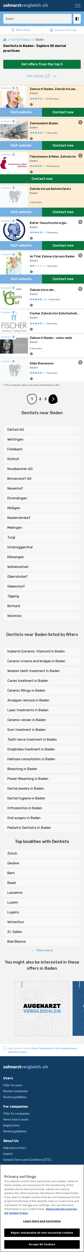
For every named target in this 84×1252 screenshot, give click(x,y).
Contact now (63, 112)
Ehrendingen (17, 498)
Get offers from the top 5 (42, 64)
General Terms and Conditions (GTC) (27, 1160)
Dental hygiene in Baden (26, 798)
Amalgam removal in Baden (28, 700)
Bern (11, 873)
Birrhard (13, 606)
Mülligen (13, 508)
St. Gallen (14, 932)
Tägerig (13, 596)
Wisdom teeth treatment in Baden (33, 671)
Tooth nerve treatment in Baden (32, 739)
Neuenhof (15, 488)
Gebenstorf (16, 586)
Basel (11, 883)
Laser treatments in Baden (28, 710)
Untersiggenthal (20, 547)
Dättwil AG (15, 430)
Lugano (13, 912)
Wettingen (15, 439)
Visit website (21, 112)
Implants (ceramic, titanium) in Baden (36, 651)
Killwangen (15, 557)
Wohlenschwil (17, 567)
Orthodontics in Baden (24, 808)
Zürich (12, 853)
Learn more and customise (42, 1221)
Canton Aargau (21, 39)
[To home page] (27, 5)
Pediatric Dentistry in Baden (29, 828)
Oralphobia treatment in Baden (31, 749)
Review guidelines (15, 1097)
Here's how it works (16, 1119)
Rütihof (13, 459)
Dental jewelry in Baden (25, 788)
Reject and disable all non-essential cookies (42, 1232)
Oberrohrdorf (17, 577)
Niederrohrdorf (18, 518)
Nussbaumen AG (20, 469)
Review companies (15, 1091)
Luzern (12, 902)
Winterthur (15, 922)
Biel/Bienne (16, 942)
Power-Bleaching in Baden (27, 779)
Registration (11, 1125)
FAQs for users (12, 1085)
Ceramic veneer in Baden (26, 720)
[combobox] (37, 19)
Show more (44, 950)
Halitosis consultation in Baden (31, 759)
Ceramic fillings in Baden (26, 690)
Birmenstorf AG (19, 479)
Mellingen (14, 528)
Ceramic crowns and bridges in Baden (36, 661)
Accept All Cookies (42, 1244)
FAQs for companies (16, 1113)
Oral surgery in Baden (24, 818)
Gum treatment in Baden (26, 730)
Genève (13, 863)
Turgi (11, 537)
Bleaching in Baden (22, 769)
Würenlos (14, 616)
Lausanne (14, 893)
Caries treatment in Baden (27, 681)
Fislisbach (14, 449)
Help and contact (14, 1148)
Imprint (8, 1154)
